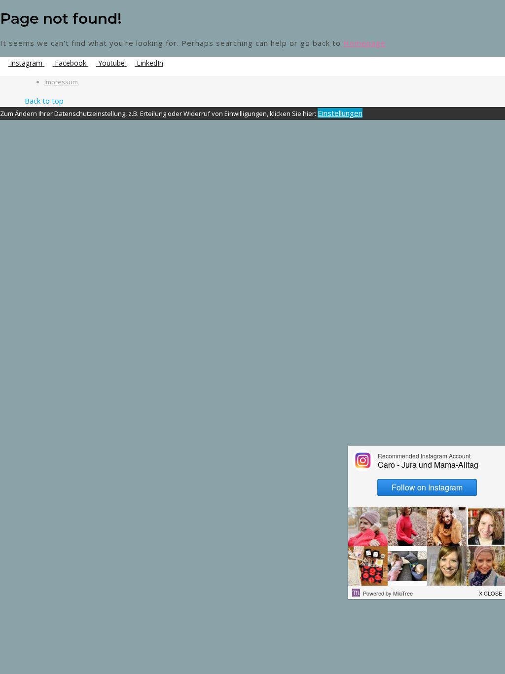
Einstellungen (340, 113)
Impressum (61, 81)
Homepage (364, 43)
